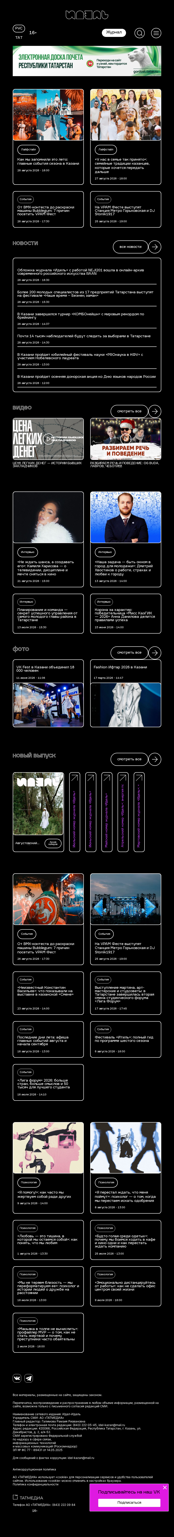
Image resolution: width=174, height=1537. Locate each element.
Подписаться (129, 1503)
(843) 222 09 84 (63, 1504)
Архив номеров (53, 843)
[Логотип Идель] (87, 15)
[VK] (17, 1378)
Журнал (114, 33)
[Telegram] (28, 1378)
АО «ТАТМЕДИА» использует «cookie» (40, 1477)
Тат (19, 38)
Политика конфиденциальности (35, 1484)
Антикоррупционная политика (34, 1469)
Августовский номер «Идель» (27, 843)
